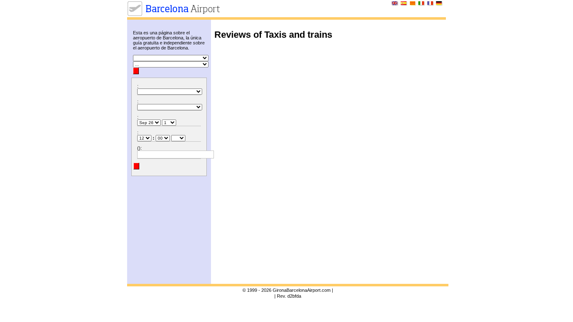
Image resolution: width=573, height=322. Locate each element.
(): (139, 148)
